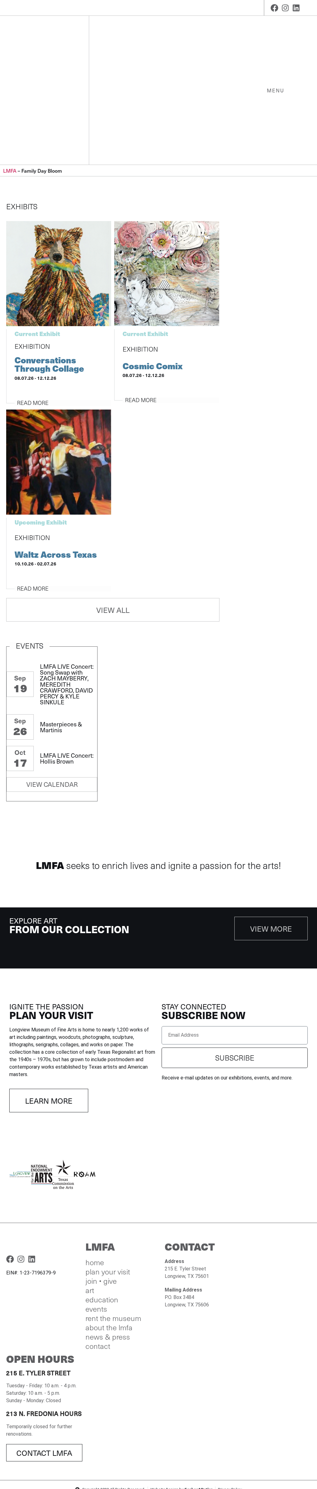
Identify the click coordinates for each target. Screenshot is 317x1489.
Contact (97, 1346)
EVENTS (96, 1309)
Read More (33, 403)
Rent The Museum (113, 1318)
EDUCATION (101, 1299)
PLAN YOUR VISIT (107, 1271)
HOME (94, 1262)
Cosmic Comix (153, 365)
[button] (16, 1175)
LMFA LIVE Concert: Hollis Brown (66, 758)
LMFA (9, 170)
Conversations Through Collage (49, 364)
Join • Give (101, 1281)
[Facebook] (274, 8)
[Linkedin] (296, 8)
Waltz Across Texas (56, 554)
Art (89, 1290)
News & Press (107, 1336)
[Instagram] (285, 8)
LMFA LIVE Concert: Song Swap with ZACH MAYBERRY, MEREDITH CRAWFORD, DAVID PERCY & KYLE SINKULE (66, 684)
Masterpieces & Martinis (61, 727)
